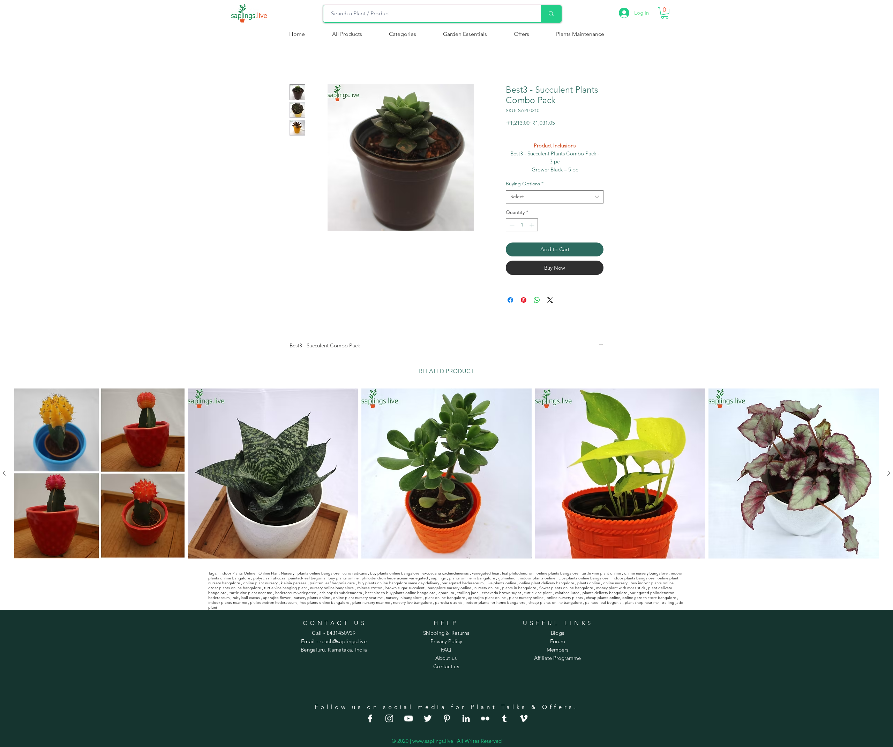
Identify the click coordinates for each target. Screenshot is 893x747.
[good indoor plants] (370, 718)
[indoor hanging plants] (466, 718)
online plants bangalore (557, 573)
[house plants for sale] (447, 718)
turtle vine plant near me (251, 592)
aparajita (446, 592)
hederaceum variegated (295, 592)
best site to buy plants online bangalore (400, 592)
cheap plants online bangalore (555, 602)
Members (557, 649)
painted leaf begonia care (332, 582)
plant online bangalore (445, 597)
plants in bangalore (519, 587)
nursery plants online (312, 597)
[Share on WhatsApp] (537, 300)
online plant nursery (260, 582)
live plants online (501, 582)
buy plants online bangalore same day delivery (398, 582)
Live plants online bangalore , (584, 578)
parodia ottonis (449, 602)
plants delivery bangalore (605, 592)
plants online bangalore (318, 573)
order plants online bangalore (234, 587)
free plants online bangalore (324, 602)
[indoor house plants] (389, 718)
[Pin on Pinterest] (523, 300)
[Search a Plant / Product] (551, 13)
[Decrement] (511, 225)
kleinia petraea (294, 582)
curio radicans (355, 573)
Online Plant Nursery (276, 573)
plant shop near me (642, 602)
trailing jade (468, 592)
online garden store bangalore (649, 597)
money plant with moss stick (620, 587)
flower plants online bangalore (566, 587)
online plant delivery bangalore (546, 582)
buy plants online (344, 578)
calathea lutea (567, 592)
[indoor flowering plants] (523, 718)
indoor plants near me (227, 602)
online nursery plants (565, 597)
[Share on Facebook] (510, 300)
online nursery (615, 582)
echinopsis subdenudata (341, 592)
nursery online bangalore (332, 587)
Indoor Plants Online (237, 573)
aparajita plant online (487, 597)
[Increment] (532, 225)
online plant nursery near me (358, 597)
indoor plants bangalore (632, 578)
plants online (588, 582)
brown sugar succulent (405, 587)
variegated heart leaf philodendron (502, 573)
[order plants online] (408, 718)
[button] (402, 34)
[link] (664, 13)
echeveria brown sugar (501, 592)
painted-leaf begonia (306, 578)
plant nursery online (526, 597)
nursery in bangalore (404, 597)
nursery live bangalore (412, 602)
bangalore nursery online (449, 587)
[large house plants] (504, 718)
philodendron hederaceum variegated (395, 578)
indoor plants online (537, 578)
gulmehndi (507, 578)
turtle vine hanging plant (285, 587)
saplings (438, 578)
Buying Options (524, 183)
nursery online (486, 587)
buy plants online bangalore (394, 573)
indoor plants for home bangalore (495, 602)
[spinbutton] (522, 225)
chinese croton (369, 587)
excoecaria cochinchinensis (445, 573)
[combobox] (554, 196)
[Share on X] (550, 300)
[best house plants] (485, 718)
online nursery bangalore (646, 573)
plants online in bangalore (472, 578)
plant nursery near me (371, 602)
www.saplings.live (432, 741)
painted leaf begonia (603, 602)
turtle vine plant (538, 592)
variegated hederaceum (462, 582)
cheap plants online (603, 597)
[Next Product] (889, 473)
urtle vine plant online (602, 573)
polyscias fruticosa (269, 578)
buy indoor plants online (652, 582)
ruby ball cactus (246, 597)
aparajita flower (277, 597)
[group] (446, 473)
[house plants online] (427, 718)
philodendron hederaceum (273, 602)
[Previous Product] (4, 473)
